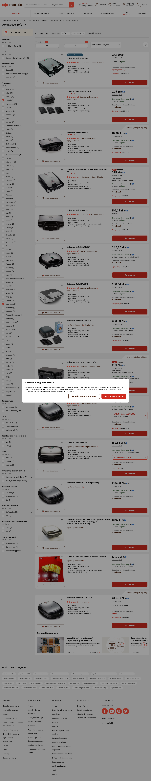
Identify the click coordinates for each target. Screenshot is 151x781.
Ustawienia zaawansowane (84, 396)
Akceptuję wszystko (114, 396)
